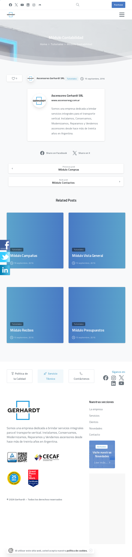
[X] (16, 5)
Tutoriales (57, 44)
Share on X (84, 153)
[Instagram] (34, 5)
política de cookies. (77, 550)
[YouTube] (22, 5)
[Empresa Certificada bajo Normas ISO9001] (20, 457)
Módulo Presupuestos (88, 330)
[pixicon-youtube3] (121, 383)
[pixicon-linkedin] (113, 383)
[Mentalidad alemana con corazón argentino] (17, 478)
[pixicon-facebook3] (106, 378)
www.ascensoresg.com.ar (65, 100)
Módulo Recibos (21, 330)
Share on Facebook (56, 153)
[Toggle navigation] (121, 15)
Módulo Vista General (87, 255)
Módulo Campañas (23, 255)
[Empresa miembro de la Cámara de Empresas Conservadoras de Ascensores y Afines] (50, 457)
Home (43, 44)
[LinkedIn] (28, 5)
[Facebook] (10, 5)
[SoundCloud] (40, 5)
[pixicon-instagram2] (114, 378)
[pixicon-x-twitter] (121, 378)
